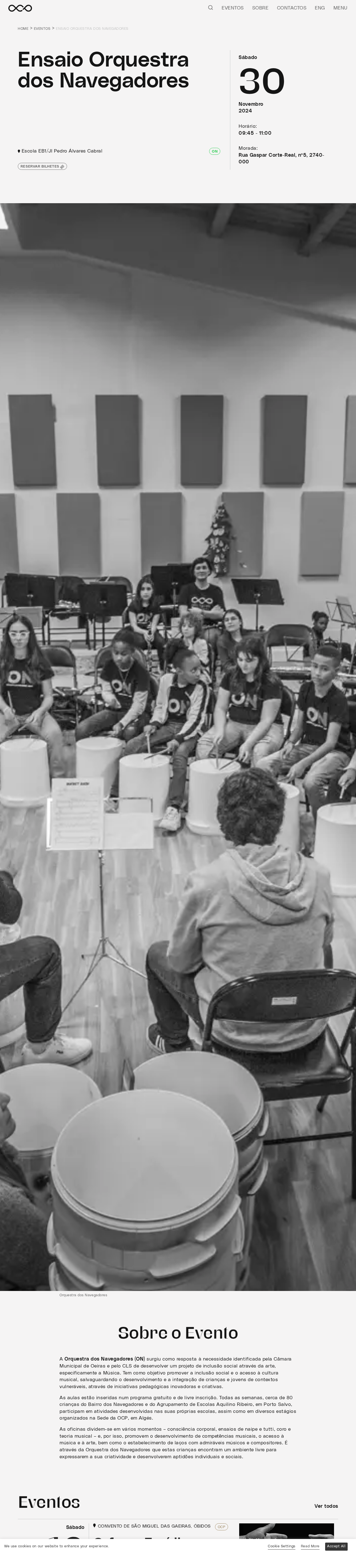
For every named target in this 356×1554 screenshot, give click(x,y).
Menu (340, 8)
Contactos (292, 8)
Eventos (233, 8)
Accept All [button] (336, 1546)
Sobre (260, 8)
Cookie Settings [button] (281, 1546)
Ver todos (326, 1506)
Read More (310, 1546)
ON (214, 151)
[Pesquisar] (210, 7)
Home (23, 29)
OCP (222, 1527)
